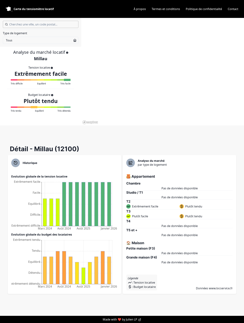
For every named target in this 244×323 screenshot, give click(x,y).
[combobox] (40, 24)
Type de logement (15, 33)
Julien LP (132, 319)
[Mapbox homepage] (90, 122)
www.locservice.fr (221, 288)
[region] (162, 71)
